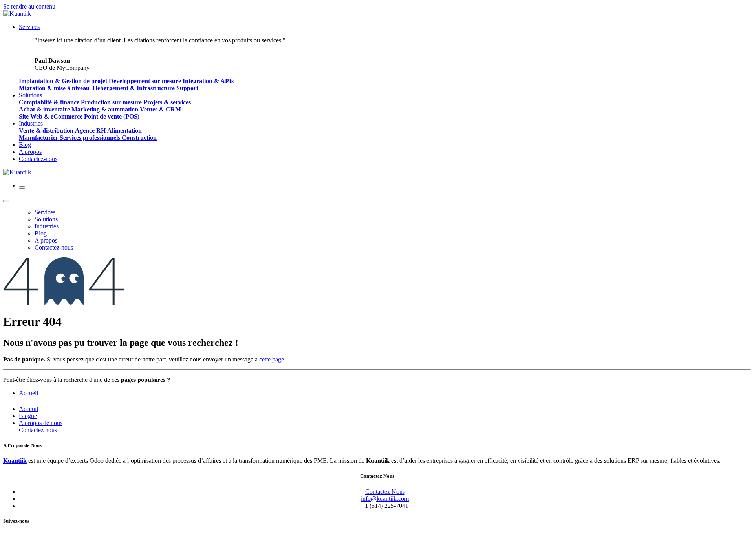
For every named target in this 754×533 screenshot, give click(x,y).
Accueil (28, 393)
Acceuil (28, 408)
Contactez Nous (385, 491)
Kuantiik (15, 460)
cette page (271, 359)
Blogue (28, 416)
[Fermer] (6, 201)
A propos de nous (40, 423)
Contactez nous (38, 430)
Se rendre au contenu (29, 6)
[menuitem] (29, 27)
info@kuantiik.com (385, 498)
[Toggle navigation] (22, 187)
